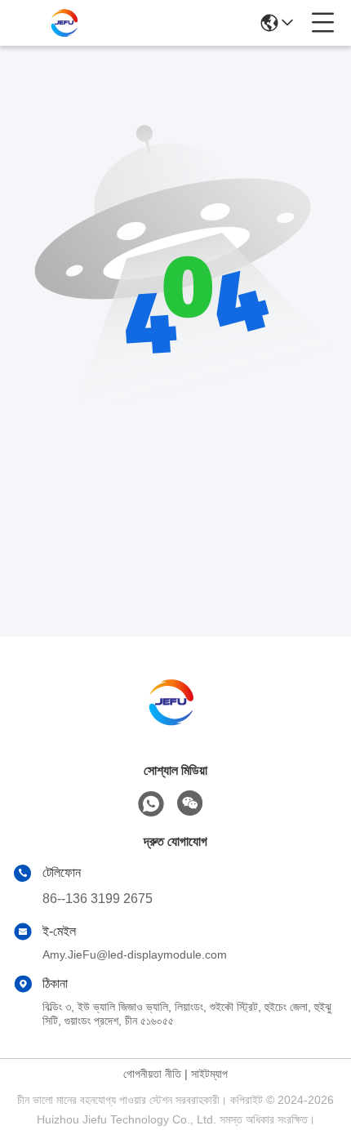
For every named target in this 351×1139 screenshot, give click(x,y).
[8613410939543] (151, 804)
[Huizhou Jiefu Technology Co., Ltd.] (67, 23)
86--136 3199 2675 (97, 898)
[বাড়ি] (175, 722)
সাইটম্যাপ (209, 1073)
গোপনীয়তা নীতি (152, 1073)
